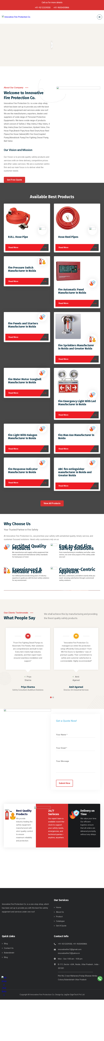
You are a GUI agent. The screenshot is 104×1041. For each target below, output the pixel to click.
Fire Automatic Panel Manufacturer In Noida (72, 291)
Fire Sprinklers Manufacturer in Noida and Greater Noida (76, 347)
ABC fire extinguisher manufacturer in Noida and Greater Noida (75, 472)
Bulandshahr (9, 953)
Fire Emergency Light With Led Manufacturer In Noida (77, 402)
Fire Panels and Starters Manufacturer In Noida (23, 325)
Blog (6, 943)
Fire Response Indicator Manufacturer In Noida (23, 470)
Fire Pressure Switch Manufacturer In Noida (22, 269)
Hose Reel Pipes (68, 237)
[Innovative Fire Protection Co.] (16, 17)
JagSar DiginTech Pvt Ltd (74, 994)
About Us (60, 912)
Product (59, 916)
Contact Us (8, 948)
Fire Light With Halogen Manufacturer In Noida (22, 436)
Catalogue (60, 921)
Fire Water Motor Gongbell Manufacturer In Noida (24, 380)
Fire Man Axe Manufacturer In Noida (76, 436)
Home (58, 907)
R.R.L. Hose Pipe (18, 237)
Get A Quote (61, 926)
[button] (51, 697)
